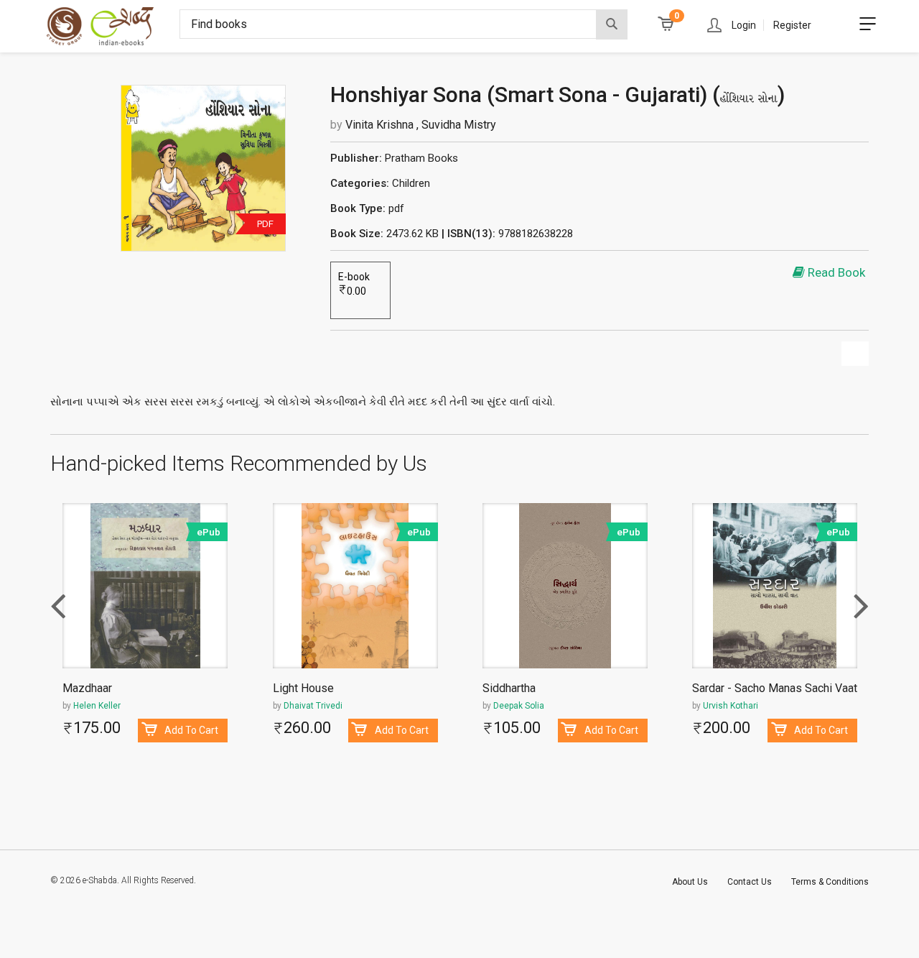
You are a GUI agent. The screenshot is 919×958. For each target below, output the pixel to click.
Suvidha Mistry (458, 125)
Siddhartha (509, 689)
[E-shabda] (113, 26)
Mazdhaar (87, 689)
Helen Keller (97, 706)
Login (744, 25)
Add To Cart (191, 730)
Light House (303, 689)
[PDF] (203, 167)
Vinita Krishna (380, 125)
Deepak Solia (518, 706)
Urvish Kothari (730, 706)
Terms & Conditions (830, 882)
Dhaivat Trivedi (313, 706)
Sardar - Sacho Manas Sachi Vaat (774, 689)
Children (411, 183)
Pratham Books (421, 158)
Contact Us (749, 882)
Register (792, 25)
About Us (690, 882)
